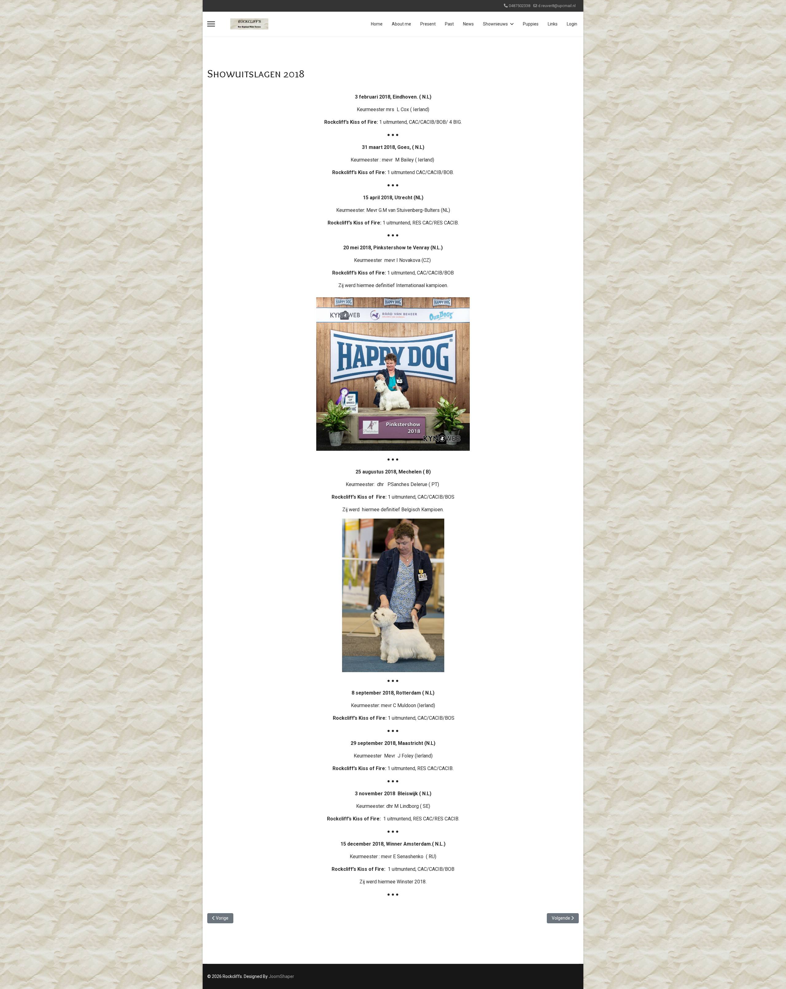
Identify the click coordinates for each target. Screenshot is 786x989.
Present (428, 23)
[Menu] (211, 24)
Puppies (531, 23)
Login (572, 23)
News (468, 23)
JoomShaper (281, 976)
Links (553, 23)
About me (401, 23)
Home (377, 23)
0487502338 (519, 5)
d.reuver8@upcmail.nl (557, 5)
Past (449, 23)
